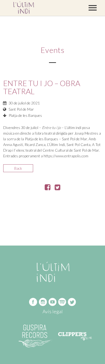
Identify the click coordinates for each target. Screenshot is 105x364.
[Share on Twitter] (57, 188)
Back (18, 168)
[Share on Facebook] (47, 188)
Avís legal (53, 311)
